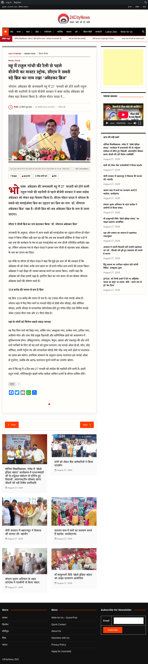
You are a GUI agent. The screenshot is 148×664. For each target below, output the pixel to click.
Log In (9, 2)
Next (85, 425)
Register (17, 2)
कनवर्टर (98, 32)
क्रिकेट (5, 624)
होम (11, 32)
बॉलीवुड (5, 631)
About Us (56, 631)
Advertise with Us (60, 638)
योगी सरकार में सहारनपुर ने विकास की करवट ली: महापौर (104, 39)
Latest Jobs (111, 32)
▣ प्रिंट (54, 176)
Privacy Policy (58, 644)
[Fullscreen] (139, 123)
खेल (37, 32)
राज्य (19, 32)
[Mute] (135, 123)
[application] (123, 114)
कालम (4, 617)
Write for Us (127, 32)
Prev (13, 425)
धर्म (76, 32)
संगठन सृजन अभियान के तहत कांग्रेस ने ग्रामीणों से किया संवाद (120, 206)
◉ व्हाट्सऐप (26, 176)
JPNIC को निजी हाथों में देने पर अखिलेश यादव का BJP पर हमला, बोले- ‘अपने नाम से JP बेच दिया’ (122, 283)
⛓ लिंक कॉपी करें (41, 176)
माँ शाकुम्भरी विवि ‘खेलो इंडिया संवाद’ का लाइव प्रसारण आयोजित (121, 220)
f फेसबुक (13, 176)
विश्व (4, 638)
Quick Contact (58, 624)
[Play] (107, 123)
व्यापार (69, 32)
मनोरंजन (47, 32)
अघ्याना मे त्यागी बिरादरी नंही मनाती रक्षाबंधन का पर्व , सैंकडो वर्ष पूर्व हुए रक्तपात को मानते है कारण (122, 251)
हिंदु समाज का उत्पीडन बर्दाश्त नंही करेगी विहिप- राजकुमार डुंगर (120, 266)
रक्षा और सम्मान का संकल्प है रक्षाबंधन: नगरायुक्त (120, 235)
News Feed (30, 54)
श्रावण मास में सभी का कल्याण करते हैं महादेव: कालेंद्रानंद (134, 39)
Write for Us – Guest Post (64, 617)
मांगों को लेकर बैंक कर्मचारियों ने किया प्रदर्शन (78, 39)
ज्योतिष (60, 32)
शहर (28, 32)
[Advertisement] (123, 67)
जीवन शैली (87, 32)
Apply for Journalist (61, 651)
